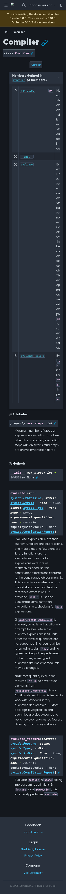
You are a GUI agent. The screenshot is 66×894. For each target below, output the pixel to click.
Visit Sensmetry (33, 872)
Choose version (41, 5)
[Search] (23, 5)
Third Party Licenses (33, 849)
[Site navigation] (6, 5)
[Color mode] (61, 5)
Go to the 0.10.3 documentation (33, 22)
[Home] (6, 32)
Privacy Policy (33, 855)
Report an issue (33, 832)
